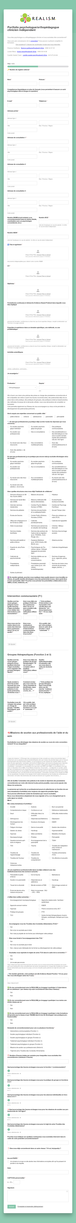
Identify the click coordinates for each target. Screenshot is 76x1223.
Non (11, 959)
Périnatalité (55, 837)
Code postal (10, 133)
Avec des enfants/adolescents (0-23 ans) (59, 445)
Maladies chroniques (59, 834)
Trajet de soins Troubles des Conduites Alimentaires (27, 1051)
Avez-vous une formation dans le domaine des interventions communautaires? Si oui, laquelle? (14, 627)
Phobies (34, 837)
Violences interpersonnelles (16, 864)
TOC (11, 846)
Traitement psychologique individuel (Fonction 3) (26, 1041)
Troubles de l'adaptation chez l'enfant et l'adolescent (60, 847)
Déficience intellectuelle (60, 810)
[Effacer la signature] (67, 1191)
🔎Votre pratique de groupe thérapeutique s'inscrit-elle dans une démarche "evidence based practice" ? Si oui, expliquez (46, 687)
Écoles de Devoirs (16, 515)
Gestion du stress (16, 831)
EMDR (54, 822)
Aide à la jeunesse (16, 526)
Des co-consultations (38, 432)
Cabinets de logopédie (59, 521)
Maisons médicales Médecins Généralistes (39, 501)
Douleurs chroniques (38, 822)
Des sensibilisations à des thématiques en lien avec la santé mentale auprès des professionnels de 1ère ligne (60, 436)
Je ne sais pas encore (17, 962)
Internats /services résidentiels (16, 506)
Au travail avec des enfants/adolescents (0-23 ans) (59, 479)
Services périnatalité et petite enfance (17, 541)
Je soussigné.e (13, 373)
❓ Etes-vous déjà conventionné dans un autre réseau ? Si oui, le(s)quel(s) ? (34, 1148)
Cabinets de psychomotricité (15, 557)
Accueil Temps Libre (58, 510)
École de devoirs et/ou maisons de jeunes (17, 891)
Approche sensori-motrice (18, 905)
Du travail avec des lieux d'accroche (18, 444)
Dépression (56, 819)
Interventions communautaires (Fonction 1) (24, 1031)
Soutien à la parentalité (17, 880)
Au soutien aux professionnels (15, 468)
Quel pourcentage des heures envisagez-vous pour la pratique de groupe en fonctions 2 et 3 (37, 1081)
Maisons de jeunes (37, 495)
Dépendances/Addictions (39, 819)
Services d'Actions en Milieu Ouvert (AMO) (18, 496)
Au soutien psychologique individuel (17, 462)
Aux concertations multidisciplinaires (37, 479)
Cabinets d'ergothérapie (60, 547)
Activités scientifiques (15, 352)
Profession (11, 383)
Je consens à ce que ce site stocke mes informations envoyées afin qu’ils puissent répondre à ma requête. (38, 1162)
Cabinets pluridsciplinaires (36, 522)
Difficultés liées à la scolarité (37, 814)
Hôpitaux (55, 495)
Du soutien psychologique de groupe (38, 428)
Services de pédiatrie (17, 510)
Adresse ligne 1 (11, 118)
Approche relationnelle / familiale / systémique (53, 901)
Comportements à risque (18, 810)
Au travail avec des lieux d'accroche (18, 479)
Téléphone (43, 101)
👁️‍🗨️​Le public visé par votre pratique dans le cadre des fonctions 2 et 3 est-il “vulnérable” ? (30, 705)
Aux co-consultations (38, 467)
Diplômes (11, 283)
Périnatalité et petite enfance (16, 876)
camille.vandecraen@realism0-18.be (35, 55)
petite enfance (14, 417)
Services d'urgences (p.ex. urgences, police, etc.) (59, 558)
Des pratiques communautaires (57, 428)
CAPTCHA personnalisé (16, 1178)
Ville (8, 125)
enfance (26, 417)
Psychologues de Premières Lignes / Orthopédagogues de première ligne (39, 550)
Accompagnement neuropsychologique (23, 900)
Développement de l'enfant (16, 823)
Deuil (12, 814)
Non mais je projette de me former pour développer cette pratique (31, 934)
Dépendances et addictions (36, 881)
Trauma (33, 846)
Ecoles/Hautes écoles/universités (58, 501)
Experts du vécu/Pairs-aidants (17, 548)
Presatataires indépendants (14, 564)
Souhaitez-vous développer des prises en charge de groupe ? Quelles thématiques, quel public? (14, 706)
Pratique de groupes (17, 912)
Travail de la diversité (17, 885)
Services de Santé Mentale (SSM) (18, 501)
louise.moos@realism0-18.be (26, 51)
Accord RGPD (12, 1158)
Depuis (42, 383)
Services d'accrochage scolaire (59, 532)
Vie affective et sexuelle (60, 858)
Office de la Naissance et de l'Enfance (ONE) (18, 522)
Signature (10, 1188)
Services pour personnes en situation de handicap (39, 527)
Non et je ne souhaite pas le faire (21, 930)
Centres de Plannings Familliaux (59, 506)
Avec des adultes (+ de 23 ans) (17, 451)
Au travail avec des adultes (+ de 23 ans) (17, 486)
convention (34, 41)
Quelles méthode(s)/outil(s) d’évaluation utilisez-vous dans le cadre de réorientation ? (45, 664)
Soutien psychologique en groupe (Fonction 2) (25, 1038)
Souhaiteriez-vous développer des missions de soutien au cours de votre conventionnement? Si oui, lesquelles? (37, 743)
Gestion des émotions (59, 827)
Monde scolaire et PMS (38, 885)
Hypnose (13, 834)
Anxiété (12, 807)
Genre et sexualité (37, 827)
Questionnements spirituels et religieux (17, 841)
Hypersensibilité (57, 831)
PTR (43, 912)
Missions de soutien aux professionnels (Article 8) (26, 1047)
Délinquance (14, 819)
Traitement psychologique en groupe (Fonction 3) (26, 1044)
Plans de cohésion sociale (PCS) (59, 516)
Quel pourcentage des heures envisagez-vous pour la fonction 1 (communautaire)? (36, 1067)
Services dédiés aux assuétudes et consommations (39, 558)
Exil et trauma (35, 875)
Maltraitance (56, 875)
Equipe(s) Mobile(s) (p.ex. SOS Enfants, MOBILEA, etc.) (39, 542)
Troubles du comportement (35, 859)
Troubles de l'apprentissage (15, 854)
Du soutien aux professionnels (15, 433)
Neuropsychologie (16, 837)
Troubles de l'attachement (35, 854)
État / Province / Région (46, 125)
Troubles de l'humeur (17, 858)
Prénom (42, 79)
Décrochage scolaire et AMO (59, 886)
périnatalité (60, 417)
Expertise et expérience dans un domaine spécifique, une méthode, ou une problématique (33, 328)
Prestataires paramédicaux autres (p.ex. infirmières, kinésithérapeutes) (38, 566)
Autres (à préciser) (16, 573)
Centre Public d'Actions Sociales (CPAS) (38, 516)
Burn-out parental (57, 807)
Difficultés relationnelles (60, 814)
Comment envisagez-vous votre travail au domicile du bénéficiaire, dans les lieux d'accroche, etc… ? (29, 686)
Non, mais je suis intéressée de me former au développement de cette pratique (36, 948)
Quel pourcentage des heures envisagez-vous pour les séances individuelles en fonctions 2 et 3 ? (37, 1095)
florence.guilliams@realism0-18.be (32, 48)
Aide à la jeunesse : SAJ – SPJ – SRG (39, 891)
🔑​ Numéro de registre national (18, 69)
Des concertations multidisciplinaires (37, 444)
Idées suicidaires (36, 834)
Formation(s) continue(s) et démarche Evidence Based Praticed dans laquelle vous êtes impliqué (36, 303)
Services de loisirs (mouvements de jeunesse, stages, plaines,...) (60, 565)
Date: (9, 1168)
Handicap (34, 831)
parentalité (49, 417)
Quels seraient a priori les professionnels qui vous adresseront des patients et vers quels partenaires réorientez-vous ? (14, 687)
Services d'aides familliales (15, 532)
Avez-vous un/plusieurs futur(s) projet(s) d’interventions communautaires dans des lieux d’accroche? (29, 628)
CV (8, 266)
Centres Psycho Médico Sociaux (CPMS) (39, 506)
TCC (11, 915)
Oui (11, 927)
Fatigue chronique (16, 827)
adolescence (37, 417)
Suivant (11, 1206)
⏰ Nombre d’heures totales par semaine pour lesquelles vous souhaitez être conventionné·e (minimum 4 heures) (34, 1056)
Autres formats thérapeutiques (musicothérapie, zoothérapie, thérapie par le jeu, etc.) (55, 917)
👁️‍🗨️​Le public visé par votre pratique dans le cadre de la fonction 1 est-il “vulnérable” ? (45, 626)
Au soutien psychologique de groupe (38, 462)
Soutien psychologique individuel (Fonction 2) (25, 1034)
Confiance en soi (36, 810)
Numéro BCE (44, 217)
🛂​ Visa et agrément (14, 244)
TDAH (54, 840)
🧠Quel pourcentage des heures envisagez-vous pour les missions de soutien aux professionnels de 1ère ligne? (37, 1110)
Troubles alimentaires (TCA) (59, 854)
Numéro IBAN (12, 232)
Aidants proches (57, 540)
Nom (9, 79)
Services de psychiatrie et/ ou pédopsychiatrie (38, 511)
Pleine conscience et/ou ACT (51, 909)
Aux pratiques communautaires (57, 462)
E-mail (10, 101)
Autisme (33, 807)
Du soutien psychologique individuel (17, 428)
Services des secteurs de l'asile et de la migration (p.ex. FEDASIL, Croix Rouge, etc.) (39, 534)
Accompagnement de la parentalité (39, 841)
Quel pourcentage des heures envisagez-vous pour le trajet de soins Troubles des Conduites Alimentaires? (36, 1125)
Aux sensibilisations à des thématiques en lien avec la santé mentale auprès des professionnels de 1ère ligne (60, 470)
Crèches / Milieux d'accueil (57, 527)
